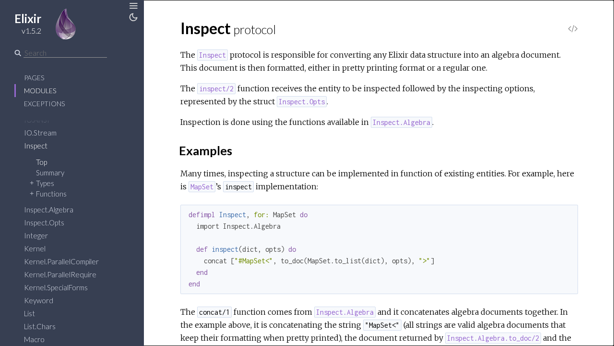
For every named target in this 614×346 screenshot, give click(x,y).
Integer (36, 235)
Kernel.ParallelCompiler (61, 261)
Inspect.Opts (44, 222)
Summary (50, 172)
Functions (51, 193)
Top (41, 162)
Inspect (35, 145)
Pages (34, 78)
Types (45, 183)
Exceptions (44, 103)
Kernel (35, 248)
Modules (40, 90)
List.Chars (40, 326)
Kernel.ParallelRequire (60, 274)
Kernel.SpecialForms (56, 287)
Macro (34, 339)
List (29, 313)
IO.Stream (40, 132)
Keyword (38, 300)
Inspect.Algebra (48, 209)
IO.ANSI (36, 119)
